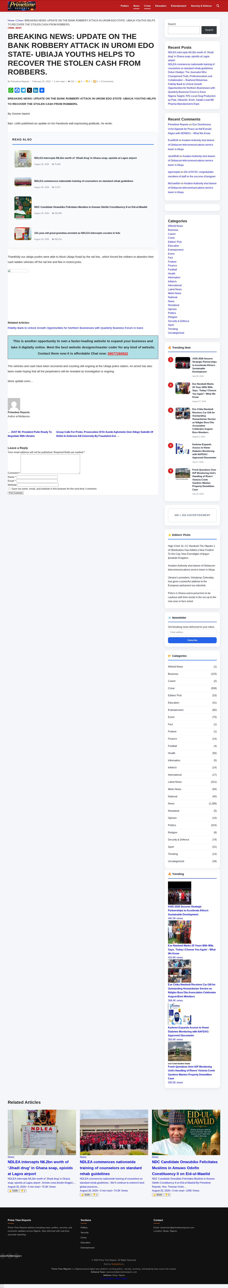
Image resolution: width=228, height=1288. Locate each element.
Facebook (2, 1256)
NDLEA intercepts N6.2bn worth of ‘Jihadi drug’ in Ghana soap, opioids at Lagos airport (85, 158)
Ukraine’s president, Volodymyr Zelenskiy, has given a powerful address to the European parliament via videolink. (191, 581)
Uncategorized (176, 333)
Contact (124, 1278)
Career (172, 234)
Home (11, 20)
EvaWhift (173, 140)
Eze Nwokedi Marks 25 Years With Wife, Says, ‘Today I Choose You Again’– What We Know (204, 390)
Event (171, 253)
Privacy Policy (107, 1278)
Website (12, 485)
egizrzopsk (174, 172)
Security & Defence (201, 5)
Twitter (9, 1256)
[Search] (218, 6)
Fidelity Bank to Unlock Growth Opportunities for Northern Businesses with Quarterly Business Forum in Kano (75, 328)
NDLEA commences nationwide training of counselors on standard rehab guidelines (83, 181)
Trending (173, 329)
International (175, 285)
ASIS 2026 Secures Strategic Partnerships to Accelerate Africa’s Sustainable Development (204, 365)
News (136, 5)
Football (172, 269)
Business (173, 230)
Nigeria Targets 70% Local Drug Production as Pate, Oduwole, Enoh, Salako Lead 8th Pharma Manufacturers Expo (192, 100)
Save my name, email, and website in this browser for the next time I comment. (54, 488)
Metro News (174, 293)
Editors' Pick (175, 242)
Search (172, 24)
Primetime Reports (178, 124)
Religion (172, 317)
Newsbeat (173, 305)
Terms (117, 1278)
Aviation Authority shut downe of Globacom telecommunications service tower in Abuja (191, 145)
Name (12, 477)
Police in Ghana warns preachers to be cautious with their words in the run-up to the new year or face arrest (192, 597)
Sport (171, 325)
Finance (172, 265)
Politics (125, 5)
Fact (170, 257)
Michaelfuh (174, 183)
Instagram (16, 1256)
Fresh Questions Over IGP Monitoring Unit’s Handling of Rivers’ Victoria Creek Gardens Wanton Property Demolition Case (204, 479)
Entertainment (178, 5)
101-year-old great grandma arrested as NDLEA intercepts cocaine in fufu (77, 233)
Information (174, 277)
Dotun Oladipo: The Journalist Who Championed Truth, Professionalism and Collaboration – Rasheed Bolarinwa (190, 76)
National (172, 297)
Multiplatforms (117, 1264)
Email (12, 481)
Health (171, 273)
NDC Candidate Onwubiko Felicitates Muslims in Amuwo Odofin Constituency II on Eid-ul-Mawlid (90, 207)
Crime (147, 5)
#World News (175, 226)
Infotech (172, 281)
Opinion (172, 309)
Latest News (175, 289)
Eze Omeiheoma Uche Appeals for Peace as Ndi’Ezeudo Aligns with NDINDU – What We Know (190, 129)
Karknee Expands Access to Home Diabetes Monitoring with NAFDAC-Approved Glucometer (204, 451)
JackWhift (173, 156)
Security (85, 1232)
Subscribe (192, 640)
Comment (14, 473)
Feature (172, 261)
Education (160, 5)
